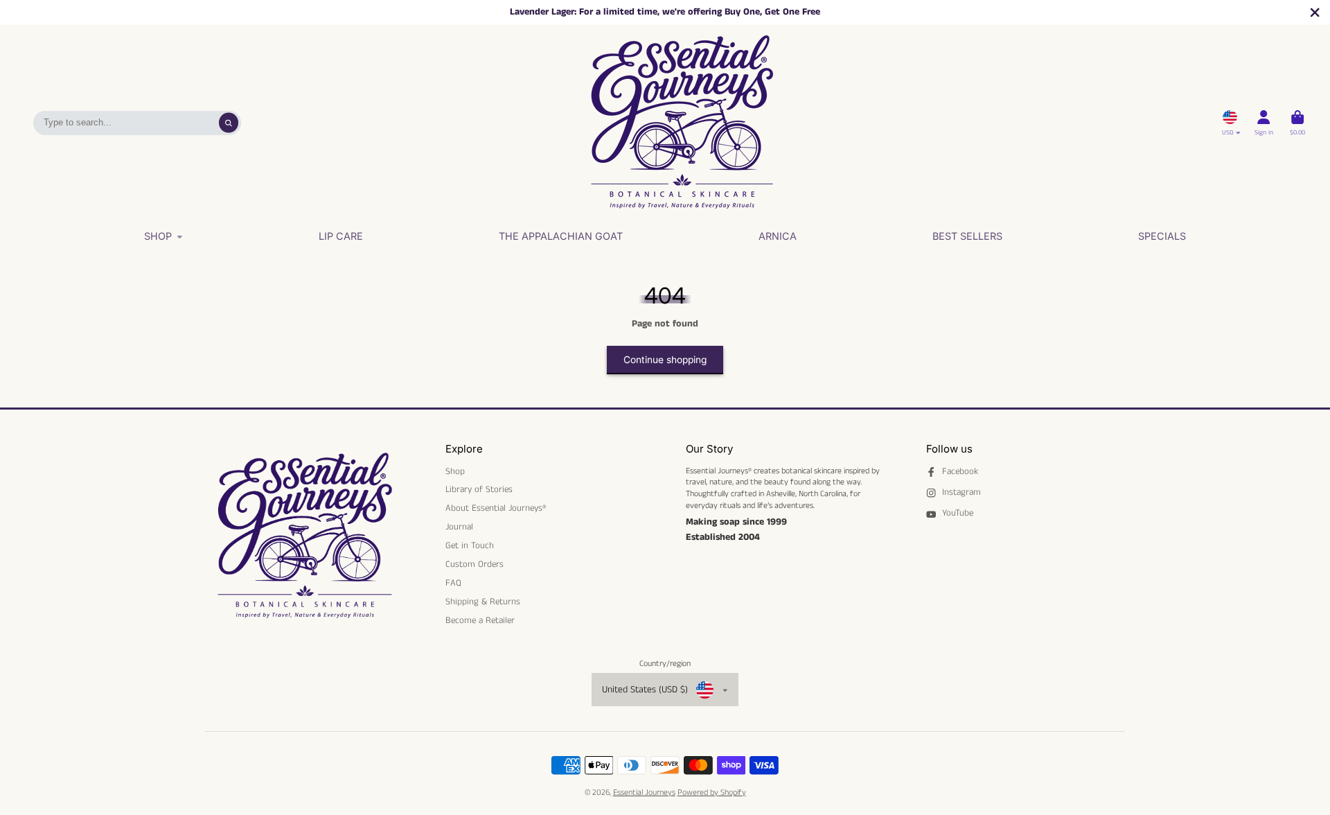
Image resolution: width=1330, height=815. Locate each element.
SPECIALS (1162, 236)
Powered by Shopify (711, 792)
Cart (1297, 123)
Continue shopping (665, 359)
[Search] (229, 123)
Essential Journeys (644, 792)
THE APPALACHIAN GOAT (561, 236)
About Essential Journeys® (495, 508)
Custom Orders (474, 565)
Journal (459, 527)
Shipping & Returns (482, 602)
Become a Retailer (480, 621)
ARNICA (778, 236)
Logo (682, 123)
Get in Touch (469, 546)
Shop (158, 236)
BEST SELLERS (967, 236)
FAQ (453, 583)
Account (1263, 123)
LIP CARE (341, 236)
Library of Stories (479, 490)
